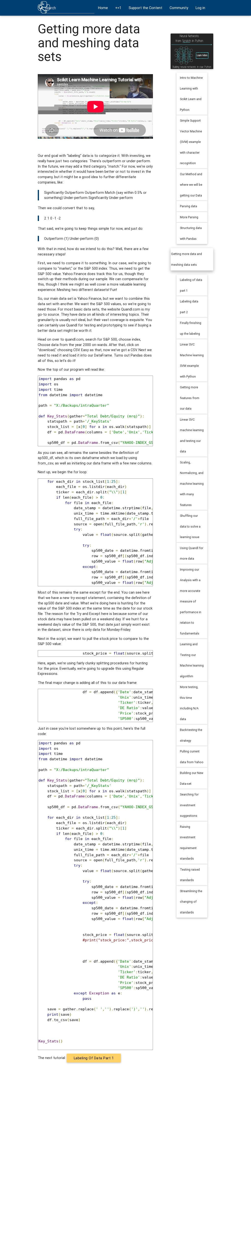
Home (103, 7)
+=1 (118, 7)
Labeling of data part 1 (94, 1058)
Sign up (104, 23)
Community (179, 7)
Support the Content (145, 7)
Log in (200, 7)
